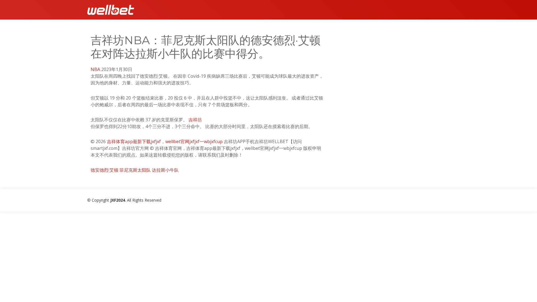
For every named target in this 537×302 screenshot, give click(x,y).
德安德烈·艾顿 (104, 170)
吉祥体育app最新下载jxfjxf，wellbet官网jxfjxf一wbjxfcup (165, 141)
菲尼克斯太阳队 (135, 170)
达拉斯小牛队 (165, 170)
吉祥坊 (195, 120)
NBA (95, 69)
